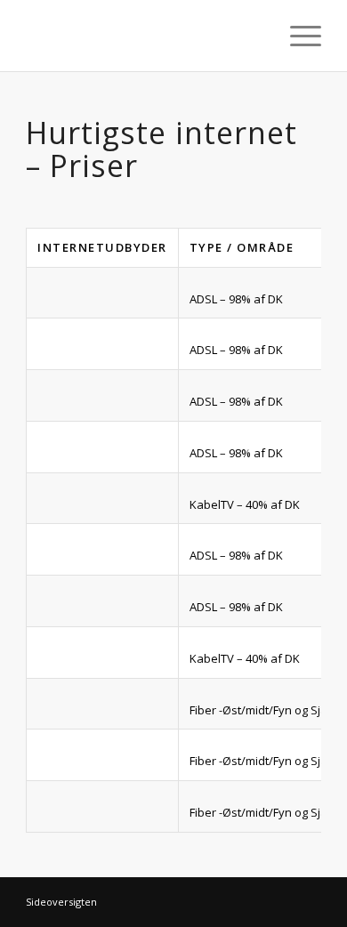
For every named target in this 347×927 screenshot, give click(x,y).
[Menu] (296, 35)
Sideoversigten (61, 901)
